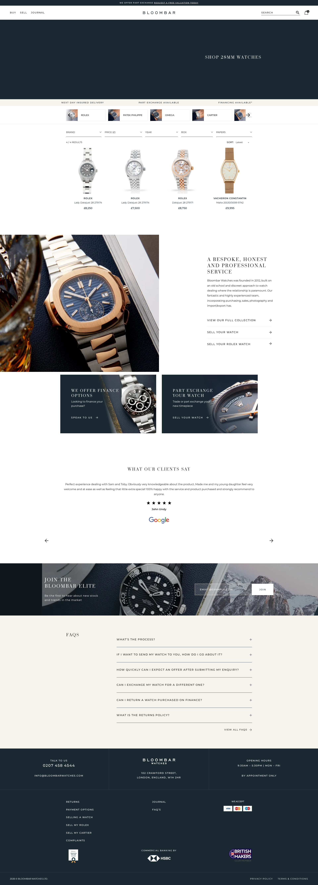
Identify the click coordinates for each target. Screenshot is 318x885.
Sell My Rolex (77, 825)
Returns (73, 801)
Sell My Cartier (79, 832)
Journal (38, 12)
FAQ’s (156, 809)
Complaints (75, 840)
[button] (184, 639)
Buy (13, 12)
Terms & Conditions (293, 878)
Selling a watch (79, 817)
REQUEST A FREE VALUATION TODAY (176, 3)
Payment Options (80, 809)
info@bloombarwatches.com (58, 775)
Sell (23, 12)
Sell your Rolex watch (229, 344)
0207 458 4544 (59, 765)
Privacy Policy (261, 878)
